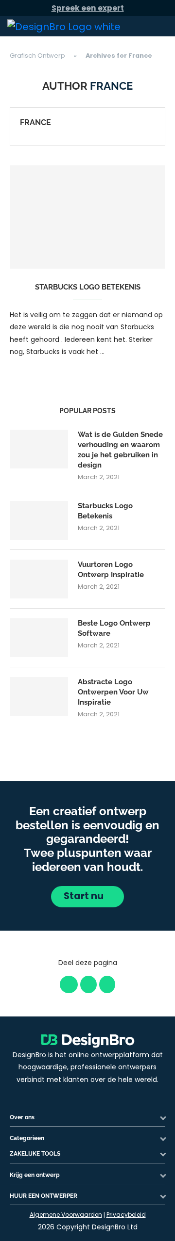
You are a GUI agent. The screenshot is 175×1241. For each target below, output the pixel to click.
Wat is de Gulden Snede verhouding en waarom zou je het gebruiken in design (120, 449)
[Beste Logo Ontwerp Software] (39, 637)
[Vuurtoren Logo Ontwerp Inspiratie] (39, 579)
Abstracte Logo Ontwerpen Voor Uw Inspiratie (113, 692)
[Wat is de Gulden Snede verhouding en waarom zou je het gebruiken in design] (39, 449)
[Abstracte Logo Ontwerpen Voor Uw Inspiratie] (39, 696)
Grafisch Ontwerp (37, 55)
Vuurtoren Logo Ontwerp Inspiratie (111, 569)
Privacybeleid (126, 1214)
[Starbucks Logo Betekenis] (87, 217)
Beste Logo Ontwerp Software (114, 628)
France (35, 122)
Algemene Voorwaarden (66, 1214)
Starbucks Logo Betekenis (87, 287)
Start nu (84, 896)
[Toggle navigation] (156, 26)
